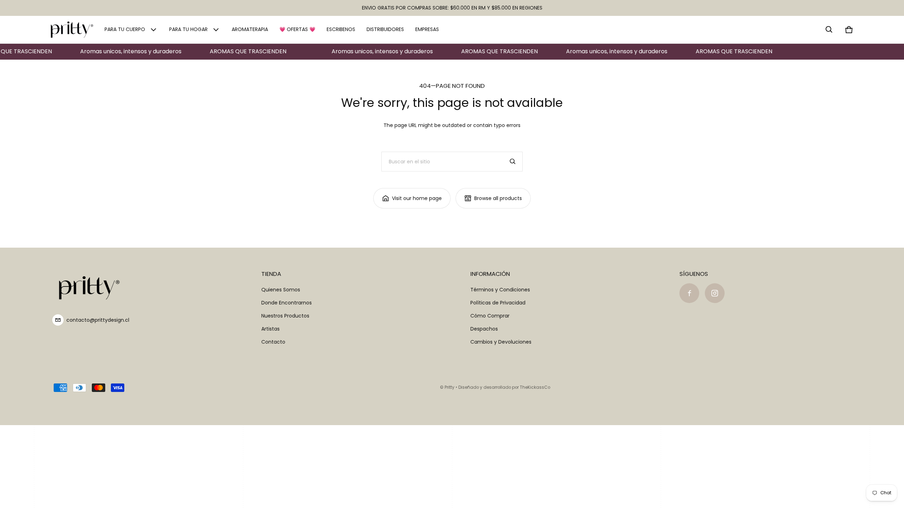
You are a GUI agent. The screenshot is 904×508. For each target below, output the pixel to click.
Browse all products (498, 198)
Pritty (449, 387)
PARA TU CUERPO (125, 29)
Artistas (270, 328)
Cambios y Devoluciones (500, 341)
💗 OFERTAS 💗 (297, 29)
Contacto (273, 341)
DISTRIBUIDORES (385, 29)
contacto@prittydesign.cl (97, 319)
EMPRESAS (427, 29)
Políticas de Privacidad (497, 302)
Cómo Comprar (490, 315)
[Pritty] (72, 30)
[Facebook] (689, 293)
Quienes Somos (280, 289)
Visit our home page (417, 198)
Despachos (484, 328)
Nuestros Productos (285, 315)
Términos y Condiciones (500, 289)
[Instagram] (715, 293)
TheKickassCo (535, 387)
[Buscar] (513, 161)
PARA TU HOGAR (188, 29)
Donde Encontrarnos (286, 302)
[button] (829, 30)
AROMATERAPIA (250, 29)
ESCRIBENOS (341, 29)
